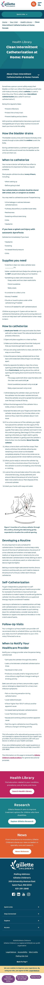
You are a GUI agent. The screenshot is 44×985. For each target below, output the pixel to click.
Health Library (26, 22)
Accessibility (22, 952)
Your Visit (14, 22)
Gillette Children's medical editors (21, 756)
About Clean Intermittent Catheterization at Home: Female (23, 75)
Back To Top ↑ (22, 961)
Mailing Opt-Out (22, 956)
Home (4, 22)
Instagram (28, 894)
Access (7, 927)
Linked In (18, 894)
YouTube (23, 894)
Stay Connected (10, 914)
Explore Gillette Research (22, 821)
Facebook (13, 894)
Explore (7, 920)
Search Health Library (22, 791)
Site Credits (33, 952)
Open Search (33, 4)
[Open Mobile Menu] (40, 4)
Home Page (8, 4)
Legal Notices (11, 952)
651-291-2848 (22, 888)
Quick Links (21, 14)
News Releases (22, 851)
